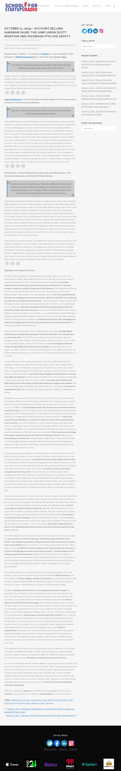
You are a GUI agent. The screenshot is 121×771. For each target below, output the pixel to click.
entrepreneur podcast (20, 700)
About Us (62, 749)
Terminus (45, 54)
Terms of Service (50, 749)
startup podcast (38, 703)
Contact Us (73, 749)
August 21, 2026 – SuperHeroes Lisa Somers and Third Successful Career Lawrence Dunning (99, 64)
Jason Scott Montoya (13, 99)
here (64, 57)
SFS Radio (24, 40)
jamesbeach (36, 40)
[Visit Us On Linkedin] (95, 33)
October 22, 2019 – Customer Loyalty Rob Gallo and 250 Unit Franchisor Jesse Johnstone (40, 715)
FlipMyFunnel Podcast (24, 57)
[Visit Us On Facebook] (90, 33)
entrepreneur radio (38, 700)
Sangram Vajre (24, 703)
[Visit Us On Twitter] (84, 33)
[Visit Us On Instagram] (101, 33)
